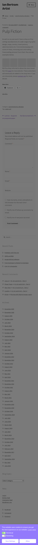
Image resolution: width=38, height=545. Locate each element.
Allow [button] (28, 541)
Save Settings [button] (10, 541)
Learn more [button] (32, 530)
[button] (4, 533)
